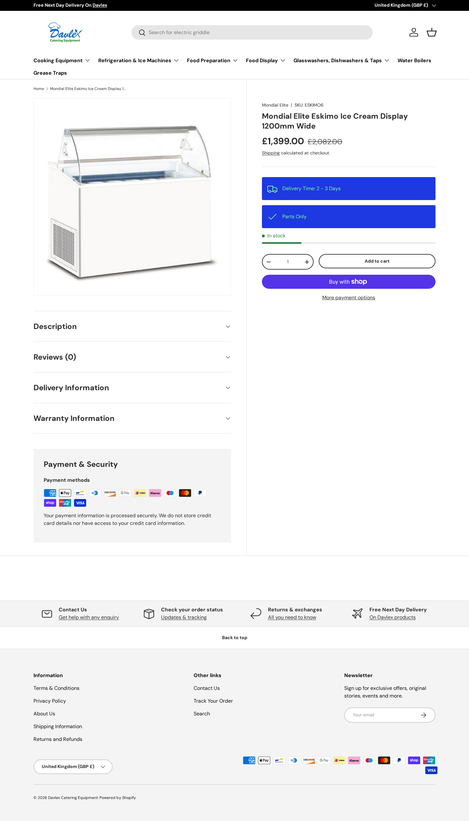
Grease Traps (50, 73)
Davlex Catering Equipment (73, 797)
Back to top (234, 637)
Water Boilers (414, 60)
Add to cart (377, 261)
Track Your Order (213, 701)
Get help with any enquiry (89, 617)
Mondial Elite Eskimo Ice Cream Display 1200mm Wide (88, 89)
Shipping (271, 153)
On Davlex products (392, 617)
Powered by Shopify (118, 797)
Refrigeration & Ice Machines (134, 60)
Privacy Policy (50, 701)
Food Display (262, 60)
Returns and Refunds (58, 739)
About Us (44, 713)
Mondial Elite (275, 105)
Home (39, 89)
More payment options (348, 297)
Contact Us (207, 688)
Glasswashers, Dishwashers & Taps (338, 60)
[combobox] (252, 32)
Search (202, 713)
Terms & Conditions (56, 688)
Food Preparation (208, 60)
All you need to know (292, 617)
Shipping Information (58, 726)
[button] (432, 32)
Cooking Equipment (58, 60)
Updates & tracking (184, 617)
